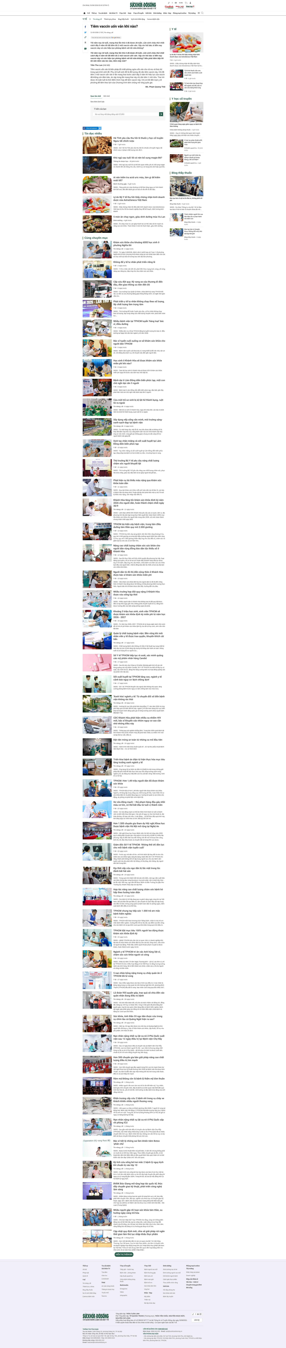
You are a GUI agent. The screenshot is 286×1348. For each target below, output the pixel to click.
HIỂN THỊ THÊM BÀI (124, 1254)
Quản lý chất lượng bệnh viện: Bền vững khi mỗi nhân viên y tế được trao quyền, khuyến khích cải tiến (138, 636)
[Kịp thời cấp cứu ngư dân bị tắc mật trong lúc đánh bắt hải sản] (97, 875)
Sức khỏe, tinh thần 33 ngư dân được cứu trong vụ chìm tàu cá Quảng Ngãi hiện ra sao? (137, 1017)
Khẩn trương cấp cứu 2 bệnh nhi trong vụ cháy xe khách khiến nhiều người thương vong (138, 1100)
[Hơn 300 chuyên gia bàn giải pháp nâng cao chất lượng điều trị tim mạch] (97, 1064)
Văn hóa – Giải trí (192, 1282)
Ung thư (146, 1289)
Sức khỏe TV (113, 13)
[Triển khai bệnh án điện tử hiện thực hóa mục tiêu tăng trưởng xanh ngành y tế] (97, 766)
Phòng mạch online (179, 13)
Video (122, 1292)
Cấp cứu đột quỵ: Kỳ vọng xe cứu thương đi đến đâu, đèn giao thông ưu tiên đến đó (138, 283)
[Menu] (199, 13)
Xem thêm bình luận (97, 102)
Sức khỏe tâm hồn (150, 1286)
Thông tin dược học (108, 1289)
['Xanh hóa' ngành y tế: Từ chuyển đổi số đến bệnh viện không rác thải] (97, 703)
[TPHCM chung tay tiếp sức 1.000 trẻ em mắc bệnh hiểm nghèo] (97, 918)
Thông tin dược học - (121, 161)
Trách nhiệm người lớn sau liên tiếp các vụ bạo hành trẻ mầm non (193, 216)
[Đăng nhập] (190, 3)
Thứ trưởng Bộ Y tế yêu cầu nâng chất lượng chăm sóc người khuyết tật (136, 462)
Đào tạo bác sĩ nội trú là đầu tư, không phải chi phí (186, 199)
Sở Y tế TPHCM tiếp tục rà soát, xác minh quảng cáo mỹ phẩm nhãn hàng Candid (138, 657)
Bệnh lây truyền (168, 1296)
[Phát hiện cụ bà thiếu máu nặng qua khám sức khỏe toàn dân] (97, 487)
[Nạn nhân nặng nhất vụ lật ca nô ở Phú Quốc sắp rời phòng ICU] (97, 1127)
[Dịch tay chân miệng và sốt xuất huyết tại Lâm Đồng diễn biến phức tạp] (97, 448)
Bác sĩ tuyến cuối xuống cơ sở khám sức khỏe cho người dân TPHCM (139, 342)
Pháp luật (86, 1273)
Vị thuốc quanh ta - (191, 148)
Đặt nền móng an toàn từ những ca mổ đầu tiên (137, 739)
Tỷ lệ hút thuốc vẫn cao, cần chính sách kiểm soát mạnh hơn (193, 73)
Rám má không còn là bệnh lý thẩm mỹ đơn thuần (139, 1078)
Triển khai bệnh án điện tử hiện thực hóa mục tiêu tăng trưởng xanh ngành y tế (139, 761)
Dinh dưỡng (157, 13)
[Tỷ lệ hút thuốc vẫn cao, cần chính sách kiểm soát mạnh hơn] (176, 74)
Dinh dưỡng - (118, 220)
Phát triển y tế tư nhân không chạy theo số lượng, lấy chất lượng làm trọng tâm (138, 303)
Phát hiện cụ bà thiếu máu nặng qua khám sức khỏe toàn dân (137, 482)
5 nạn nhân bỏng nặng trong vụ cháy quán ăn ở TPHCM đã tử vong (137, 974)
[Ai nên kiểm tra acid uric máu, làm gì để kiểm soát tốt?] (97, 184)
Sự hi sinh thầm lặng (138, 19)
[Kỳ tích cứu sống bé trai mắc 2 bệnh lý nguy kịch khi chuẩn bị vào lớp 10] (97, 1169)
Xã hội (85, 1269)
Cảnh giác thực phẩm (170, 1279)
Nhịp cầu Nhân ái (192, 1279)
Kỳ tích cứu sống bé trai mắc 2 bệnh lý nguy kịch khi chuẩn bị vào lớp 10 (138, 1163)
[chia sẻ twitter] (85, 32)
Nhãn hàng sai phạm (193, 1272)
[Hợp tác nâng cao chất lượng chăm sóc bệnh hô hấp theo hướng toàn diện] (97, 896)
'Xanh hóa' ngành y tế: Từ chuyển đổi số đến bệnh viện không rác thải (139, 698)
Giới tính (148, 13)
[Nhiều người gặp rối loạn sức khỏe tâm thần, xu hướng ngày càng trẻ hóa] (97, 1217)
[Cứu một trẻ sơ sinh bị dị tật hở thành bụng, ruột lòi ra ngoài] (97, 407)
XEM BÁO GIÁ (163, 1329)
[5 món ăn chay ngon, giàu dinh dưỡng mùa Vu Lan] (97, 224)
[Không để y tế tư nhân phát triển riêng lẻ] (97, 269)
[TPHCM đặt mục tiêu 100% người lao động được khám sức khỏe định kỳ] (97, 937)
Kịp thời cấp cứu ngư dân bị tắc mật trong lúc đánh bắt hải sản (136, 869)
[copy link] (85, 37)
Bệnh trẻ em (148, 1282)
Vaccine (104, 1296)
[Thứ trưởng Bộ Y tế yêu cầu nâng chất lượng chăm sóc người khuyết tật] (97, 468)
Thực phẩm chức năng (170, 1282)
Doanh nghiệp (190, 1275)
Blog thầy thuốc (123, 19)
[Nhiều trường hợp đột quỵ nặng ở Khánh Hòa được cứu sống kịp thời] (97, 599)
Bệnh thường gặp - (120, 184)
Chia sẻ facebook (91, 128)
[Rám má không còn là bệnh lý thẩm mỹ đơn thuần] (97, 1086)
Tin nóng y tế (97, 19)
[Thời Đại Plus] (190, 7)
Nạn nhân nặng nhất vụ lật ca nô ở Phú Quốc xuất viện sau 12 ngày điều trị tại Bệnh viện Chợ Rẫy (138, 1037)
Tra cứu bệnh (102, 13)
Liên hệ (196, 1320)
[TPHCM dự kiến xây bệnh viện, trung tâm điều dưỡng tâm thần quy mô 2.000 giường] (97, 531)
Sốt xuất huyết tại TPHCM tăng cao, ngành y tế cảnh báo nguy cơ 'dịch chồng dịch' (137, 678)
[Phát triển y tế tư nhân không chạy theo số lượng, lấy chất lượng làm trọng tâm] (97, 308)
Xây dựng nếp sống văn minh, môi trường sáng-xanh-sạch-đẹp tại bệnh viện (137, 421)
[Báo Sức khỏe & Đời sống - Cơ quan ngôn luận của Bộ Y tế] (143, 5)
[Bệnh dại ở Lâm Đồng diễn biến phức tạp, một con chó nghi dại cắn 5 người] (97, 387)
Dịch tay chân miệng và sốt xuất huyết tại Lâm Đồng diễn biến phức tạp (137, 442)
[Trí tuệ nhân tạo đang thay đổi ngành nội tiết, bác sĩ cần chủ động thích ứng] (176, 86)
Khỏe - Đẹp (167, 13)
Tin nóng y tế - (118, 249)
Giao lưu (104, 1275)
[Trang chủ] (84, 13)
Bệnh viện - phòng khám (128, 1273)
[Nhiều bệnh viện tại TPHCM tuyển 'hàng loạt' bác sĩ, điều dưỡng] (97, 328)
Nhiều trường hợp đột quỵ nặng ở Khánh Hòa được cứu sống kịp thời (136, 593)
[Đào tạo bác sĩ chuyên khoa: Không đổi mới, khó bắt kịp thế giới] (176, 232)
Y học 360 (122, 13)
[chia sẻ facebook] (85, 27)
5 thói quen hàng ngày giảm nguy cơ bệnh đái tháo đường (186, 125)
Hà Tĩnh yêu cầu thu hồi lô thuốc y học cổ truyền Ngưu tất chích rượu (138, 139)
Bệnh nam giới (149, 1279)
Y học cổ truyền (138, 13)
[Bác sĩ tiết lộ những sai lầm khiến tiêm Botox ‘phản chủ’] (97, 1148)
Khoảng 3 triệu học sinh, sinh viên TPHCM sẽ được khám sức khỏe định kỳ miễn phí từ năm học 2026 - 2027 (139, 614)
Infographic (123, 1295)
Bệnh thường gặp (150, 1273)
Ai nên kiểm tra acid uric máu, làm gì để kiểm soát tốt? (136, 179)
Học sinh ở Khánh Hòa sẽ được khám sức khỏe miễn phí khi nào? (137, 362)
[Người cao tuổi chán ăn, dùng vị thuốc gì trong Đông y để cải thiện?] (176, 158)
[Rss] (200, 1314)
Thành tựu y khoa (110, 19)
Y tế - (115, 144)
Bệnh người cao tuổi (150, 1269)
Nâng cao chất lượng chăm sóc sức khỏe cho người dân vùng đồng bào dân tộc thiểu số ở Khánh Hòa (136, 548)
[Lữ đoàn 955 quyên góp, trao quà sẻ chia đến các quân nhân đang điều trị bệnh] (97, 1000)
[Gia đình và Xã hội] (169, 7)
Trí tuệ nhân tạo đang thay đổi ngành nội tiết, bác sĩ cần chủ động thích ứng (193, 85)
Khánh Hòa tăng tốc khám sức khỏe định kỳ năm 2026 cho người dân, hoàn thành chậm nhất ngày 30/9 (138, 503)
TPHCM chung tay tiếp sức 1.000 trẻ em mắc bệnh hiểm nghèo (136, 912)
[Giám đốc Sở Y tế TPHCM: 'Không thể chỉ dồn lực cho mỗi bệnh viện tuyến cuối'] (97, 852)
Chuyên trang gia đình (194, 1285)
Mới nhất (106, 96)
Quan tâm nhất (95, 96)
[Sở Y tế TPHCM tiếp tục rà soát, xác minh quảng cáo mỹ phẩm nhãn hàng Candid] (97, 662)
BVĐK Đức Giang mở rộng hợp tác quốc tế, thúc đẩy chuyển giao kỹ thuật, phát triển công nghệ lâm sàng (137, 1186)
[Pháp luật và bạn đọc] (179, 7)
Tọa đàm (104, 1272)
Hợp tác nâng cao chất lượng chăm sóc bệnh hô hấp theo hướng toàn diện (138, 891)
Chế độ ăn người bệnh (170, 1276)
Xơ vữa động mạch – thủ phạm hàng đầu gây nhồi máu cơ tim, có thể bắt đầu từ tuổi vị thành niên (139, 803)
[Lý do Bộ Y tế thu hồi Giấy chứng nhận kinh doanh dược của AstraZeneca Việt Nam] (97, 204)
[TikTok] (169, 3)
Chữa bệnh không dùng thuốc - (180, 130)
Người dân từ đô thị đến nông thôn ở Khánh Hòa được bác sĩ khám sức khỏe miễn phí (138, 573)
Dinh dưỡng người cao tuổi (172, 1273)
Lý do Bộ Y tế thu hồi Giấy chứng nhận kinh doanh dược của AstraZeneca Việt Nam (139, 198)
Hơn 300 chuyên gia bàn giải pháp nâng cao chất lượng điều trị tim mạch (138, 1059)
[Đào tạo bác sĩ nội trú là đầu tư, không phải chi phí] (186, 186)
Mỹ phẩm (147, 1296)
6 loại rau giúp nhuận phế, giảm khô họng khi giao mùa (193, 142)
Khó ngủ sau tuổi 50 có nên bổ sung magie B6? (137, 157)
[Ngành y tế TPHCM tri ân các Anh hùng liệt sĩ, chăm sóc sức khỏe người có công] (97, 959)
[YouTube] (176, 2)
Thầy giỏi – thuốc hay (127, 1269)
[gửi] (161, 114)
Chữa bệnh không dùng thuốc (127, 1280)
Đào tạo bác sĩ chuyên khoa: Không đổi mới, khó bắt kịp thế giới (193, 231)
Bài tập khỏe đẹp (149, 1303)
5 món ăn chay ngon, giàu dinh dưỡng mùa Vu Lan (139, 216)
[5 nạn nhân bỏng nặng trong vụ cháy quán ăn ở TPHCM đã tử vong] (97, 980)
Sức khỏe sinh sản (169, 1293)
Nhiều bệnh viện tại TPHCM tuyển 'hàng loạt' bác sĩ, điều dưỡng (138, 322)
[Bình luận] (85, 49)
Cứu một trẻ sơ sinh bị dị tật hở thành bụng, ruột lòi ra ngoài (138, 401)
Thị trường (192, 13)
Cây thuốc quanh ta (126, 1276)
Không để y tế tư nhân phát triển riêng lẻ (134, 262)
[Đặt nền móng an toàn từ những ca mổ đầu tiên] (97, 747)
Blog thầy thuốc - (176, 204)
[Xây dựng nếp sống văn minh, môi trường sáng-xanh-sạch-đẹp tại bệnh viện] (97, 427)
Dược (129, 13)
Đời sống (189, 1287)
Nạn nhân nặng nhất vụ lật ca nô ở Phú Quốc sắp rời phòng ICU (138, 1121)
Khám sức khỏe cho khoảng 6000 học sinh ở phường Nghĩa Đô (136, 244)
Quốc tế (85, 1276)
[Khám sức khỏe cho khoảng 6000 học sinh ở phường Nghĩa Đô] (97, 249)
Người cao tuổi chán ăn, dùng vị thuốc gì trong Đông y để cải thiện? (192, 157)
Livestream (105, 1279)
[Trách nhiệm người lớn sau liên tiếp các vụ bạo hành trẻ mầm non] (176, 217)
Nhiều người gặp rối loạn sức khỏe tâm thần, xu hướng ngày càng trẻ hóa (137, 1211)
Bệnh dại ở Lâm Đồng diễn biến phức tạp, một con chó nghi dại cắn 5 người (139, 381)
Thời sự (94, 13)
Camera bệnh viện (153, 19)
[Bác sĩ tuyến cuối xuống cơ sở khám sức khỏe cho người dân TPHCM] (97, 348)
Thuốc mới (105, 1292)
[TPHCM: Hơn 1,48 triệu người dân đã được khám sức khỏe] (97, 788)
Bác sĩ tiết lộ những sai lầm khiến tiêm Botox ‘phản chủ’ (136, 1142)
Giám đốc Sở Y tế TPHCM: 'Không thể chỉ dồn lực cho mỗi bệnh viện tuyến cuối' (138, 846)
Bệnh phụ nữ (148, 1276)
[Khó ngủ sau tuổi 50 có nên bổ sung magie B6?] (97, 165)
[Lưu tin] (85, 43)
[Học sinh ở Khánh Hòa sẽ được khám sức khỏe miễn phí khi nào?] (97, 368)
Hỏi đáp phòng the (169, 1290)
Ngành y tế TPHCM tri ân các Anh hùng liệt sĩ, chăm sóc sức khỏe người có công (137, 953)
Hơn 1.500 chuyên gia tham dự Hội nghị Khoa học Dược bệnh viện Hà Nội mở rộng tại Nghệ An (139, 825)
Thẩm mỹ (147, 1300)
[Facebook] (172, 3)
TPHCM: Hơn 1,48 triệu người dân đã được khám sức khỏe (138, 782)
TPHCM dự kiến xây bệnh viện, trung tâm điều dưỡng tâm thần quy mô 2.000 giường (137, 525)
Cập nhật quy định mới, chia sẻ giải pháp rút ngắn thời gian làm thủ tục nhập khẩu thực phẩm (139, 1233)
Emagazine (123, 1289)
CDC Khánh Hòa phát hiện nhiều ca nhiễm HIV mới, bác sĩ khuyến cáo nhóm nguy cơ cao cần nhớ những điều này (137, 720)
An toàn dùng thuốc (108, 1286)
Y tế (88, 13)
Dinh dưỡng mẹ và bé (170, 1269)
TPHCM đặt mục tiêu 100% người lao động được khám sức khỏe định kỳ (138, 932)
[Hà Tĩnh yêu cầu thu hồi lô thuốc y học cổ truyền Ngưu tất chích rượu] (97, 145)
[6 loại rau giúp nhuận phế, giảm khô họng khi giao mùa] (176, 143)
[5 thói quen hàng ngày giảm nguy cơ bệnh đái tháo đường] (186, 112)
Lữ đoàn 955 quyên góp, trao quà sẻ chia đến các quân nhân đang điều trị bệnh (138, 994)
